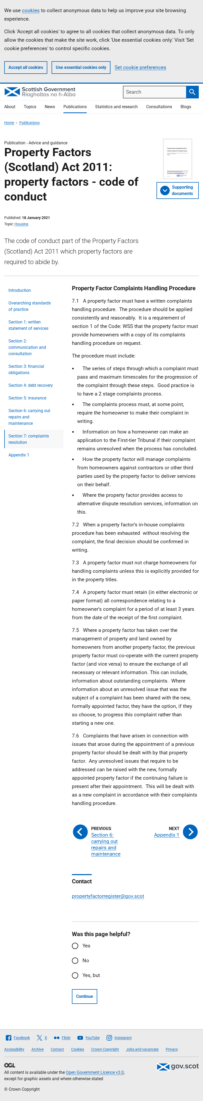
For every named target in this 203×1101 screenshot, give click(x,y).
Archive (37, 1049)
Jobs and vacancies (142, 1049)
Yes (86, 946)
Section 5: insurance (27, 398)
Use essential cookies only (81, 67)
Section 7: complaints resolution (28, 439)
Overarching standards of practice (29, 306)
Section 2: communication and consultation (27, 347)
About (9, 106)
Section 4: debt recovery (30, 385)
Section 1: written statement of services (28, 325)
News (50, 106)
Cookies (77, 1049)
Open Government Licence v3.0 (95, 1072)
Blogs (186, 106)
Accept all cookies (25, 67)
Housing (21, 224)
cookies (31, 10)
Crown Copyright (105, 1049)
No (85, 960)
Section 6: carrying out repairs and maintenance (29, 417)
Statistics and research (116, 106)
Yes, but (91, 975)
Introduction (19, 290)
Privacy (172, 1049)
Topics (30, 106)
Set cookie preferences (140, 67)
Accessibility (14, 1049)
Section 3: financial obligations (26, 369)
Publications (75, 106)
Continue (84, 996)
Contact (57, 1049)
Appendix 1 (18, 454)
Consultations (159, 106)
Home (9, 123)
